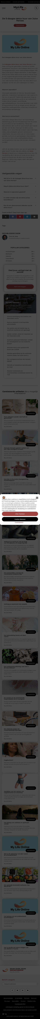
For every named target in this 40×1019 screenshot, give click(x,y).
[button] (37, 498)
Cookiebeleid (19, 522)
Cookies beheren (20, 519)
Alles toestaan (20, 514)
